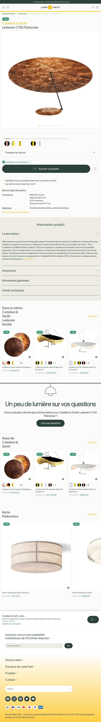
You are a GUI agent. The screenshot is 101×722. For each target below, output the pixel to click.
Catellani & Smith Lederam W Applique (16, 367)
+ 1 (54, 363)
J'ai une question (50, 423)
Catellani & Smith (14, 23)
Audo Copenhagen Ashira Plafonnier (15, 592)
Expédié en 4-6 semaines (11, 623)
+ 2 (20, 363)
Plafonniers (23, 13)
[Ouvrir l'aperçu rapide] (29, 357)
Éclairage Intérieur (9, 13)
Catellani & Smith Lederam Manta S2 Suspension (49, 368)
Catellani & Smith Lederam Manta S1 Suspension (82, 368)
